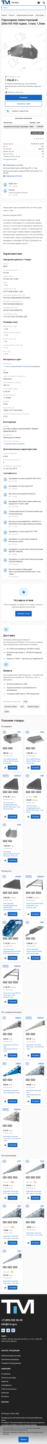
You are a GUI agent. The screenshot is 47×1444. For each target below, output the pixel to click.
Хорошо (23, 1439)
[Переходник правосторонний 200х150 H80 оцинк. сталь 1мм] (12, 843)
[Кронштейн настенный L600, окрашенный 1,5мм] (12, 1083)
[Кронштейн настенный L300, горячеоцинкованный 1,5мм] (35, 1083)
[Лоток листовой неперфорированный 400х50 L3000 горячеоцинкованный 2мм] (12, 896)
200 (6, 329)
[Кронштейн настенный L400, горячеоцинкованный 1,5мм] (12, 1037)
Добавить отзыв (23, 613)
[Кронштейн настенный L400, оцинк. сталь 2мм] (12, 1180)
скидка (36, 86)
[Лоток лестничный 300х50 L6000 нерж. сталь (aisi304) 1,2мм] (12, 985)
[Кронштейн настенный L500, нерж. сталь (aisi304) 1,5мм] (35, 1037)
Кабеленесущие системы (25, 15)
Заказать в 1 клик (23, 104)
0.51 (6, 354)
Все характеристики (9, 159)
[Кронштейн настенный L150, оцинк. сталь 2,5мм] (35, 1225)
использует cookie (20, 1428)
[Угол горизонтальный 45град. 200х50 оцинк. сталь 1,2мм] (35, 751)
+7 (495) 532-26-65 (11, 1320)
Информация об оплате (14, 176)
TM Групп (15, 3)
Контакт (5, 1402)
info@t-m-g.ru (9, 1324)
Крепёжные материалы (10, 1359)
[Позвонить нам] (44, 3)
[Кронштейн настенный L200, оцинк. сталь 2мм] (12, 1225)
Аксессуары (40, 15)
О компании (5, 1374)
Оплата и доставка (8, 1378)
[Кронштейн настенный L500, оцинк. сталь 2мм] (35, 1180)
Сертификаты (6, 1385)
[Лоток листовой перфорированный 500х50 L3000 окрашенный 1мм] (12, 941)
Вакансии (5, 1393)
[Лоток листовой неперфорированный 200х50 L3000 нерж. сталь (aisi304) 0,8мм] (12, 796)
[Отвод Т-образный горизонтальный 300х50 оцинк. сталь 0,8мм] (35, 941)
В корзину (23, 97)
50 (6, 341)
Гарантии (4, 1381)
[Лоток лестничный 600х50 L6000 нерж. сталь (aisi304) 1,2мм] (35, 896)
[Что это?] (15, 289)
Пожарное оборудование (11, 1363)
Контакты (5, 1396)
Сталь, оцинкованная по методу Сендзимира (22, 366)
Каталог (11, 15)
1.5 (6, 348)
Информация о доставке (14, 165)
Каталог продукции (10, 1351)
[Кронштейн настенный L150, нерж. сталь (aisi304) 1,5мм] (12, 1128)
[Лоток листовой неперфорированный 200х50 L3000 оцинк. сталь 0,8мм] (35, 796)
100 (6, 335)
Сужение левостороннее (14, 444)
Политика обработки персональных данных (26, 1422)
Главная (4, 15)
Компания (5, 1369)
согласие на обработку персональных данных (19, 1425)
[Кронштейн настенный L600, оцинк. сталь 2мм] (12, 1270)
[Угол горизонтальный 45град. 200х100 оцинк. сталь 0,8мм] (12, 751)
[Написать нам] (39, 3)
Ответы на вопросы (8, 1389)
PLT (6, 285)
